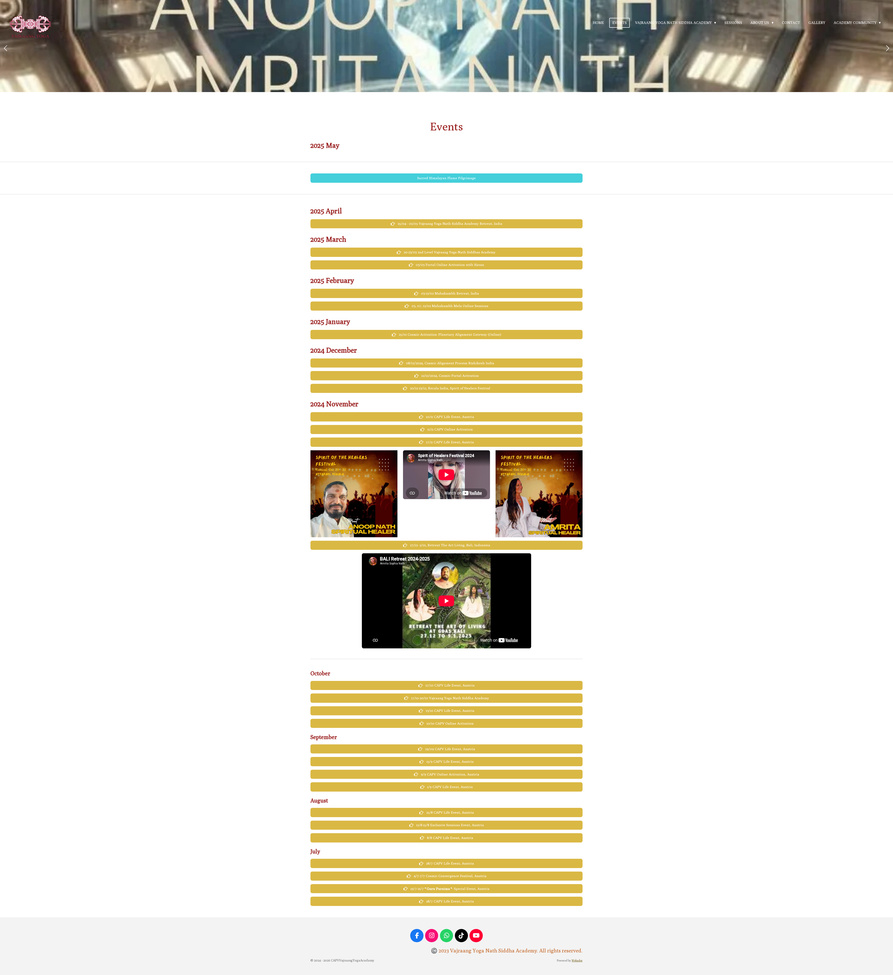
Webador (577, 960)
